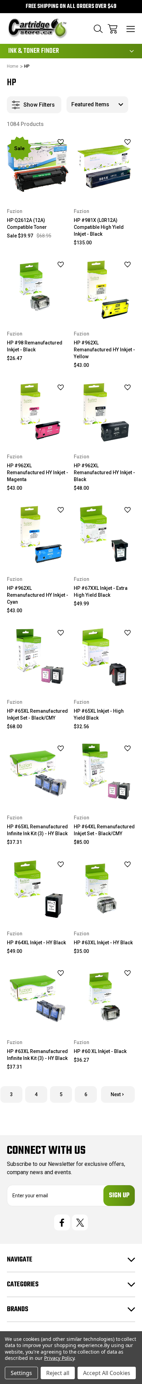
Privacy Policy (59, 1358)
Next (116, 1094)
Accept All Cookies (106, 1373)
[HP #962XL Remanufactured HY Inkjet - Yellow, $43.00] (104, 289)
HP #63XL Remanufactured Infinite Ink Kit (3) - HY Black (37, 1055)
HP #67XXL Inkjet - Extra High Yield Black (101, 591)
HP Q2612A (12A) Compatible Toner (27, 223)
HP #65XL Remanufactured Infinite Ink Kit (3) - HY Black (37, 830)
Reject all (57, 1373)
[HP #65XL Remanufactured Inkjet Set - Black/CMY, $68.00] (38, 657)
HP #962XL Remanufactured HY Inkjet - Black (104, 472)
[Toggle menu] (130, 28)
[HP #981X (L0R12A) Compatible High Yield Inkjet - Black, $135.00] (104, 166)
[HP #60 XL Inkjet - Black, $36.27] (104, 998)
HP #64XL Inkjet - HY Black (36, 942)
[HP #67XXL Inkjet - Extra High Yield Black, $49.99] (104, 535)
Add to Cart (37, 188)
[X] (80, 1222)
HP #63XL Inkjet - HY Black (103, 942)
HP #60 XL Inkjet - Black (100, 1051)
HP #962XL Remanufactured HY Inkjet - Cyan (37, 595)
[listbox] (97, 104)
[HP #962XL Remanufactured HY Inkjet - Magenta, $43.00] (38, 412)
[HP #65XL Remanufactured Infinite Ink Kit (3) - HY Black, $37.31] (38, 773)
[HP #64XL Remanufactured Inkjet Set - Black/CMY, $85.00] (104, 773)
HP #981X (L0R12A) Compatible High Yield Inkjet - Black (99, 227)
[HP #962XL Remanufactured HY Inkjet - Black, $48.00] (104, 412)
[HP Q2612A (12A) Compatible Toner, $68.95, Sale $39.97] (38, 166)
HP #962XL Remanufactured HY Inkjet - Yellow (104, 349)
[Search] (98, 29)
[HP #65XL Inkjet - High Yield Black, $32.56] (104, 657)
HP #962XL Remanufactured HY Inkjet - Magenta (37, 472)
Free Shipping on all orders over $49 (71, 6)
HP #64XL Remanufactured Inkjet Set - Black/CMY (104, 830)
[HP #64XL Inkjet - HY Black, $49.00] (38, 889)
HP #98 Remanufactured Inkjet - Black (34, 346)
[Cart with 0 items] (113, 28)
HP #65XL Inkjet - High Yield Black (99, 714)
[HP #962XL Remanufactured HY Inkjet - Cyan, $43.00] (38, 535)
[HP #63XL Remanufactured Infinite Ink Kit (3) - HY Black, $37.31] (38, 998)
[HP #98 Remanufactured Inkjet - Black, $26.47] (38, 289)
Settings (21, 1373)
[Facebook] (62, 1222)
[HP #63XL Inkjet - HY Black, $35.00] (104, 889)
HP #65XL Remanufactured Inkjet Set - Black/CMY (37, 714)
